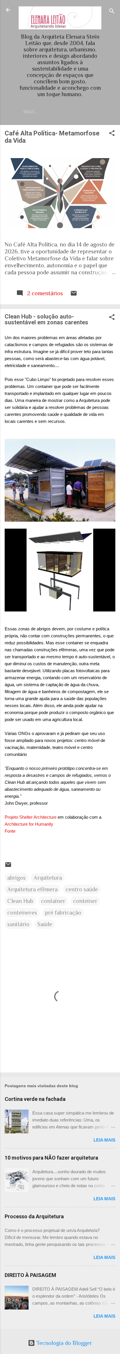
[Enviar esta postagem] (73, 294)
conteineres (22, 912)
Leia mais (104, 1139)
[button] (111, 134)
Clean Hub (20, 901)
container (53, 901)
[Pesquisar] (111, 12)
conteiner (85, 901)
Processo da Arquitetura (34, 1216)
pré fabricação (63, 912)
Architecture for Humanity (29, 824)
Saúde (44, 924)
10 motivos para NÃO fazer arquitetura (51, 1158)
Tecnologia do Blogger (63, 1343)
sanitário (18, 924)
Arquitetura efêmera (32, 889)
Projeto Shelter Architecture (31, 817)
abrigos (16, 877)
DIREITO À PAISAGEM (30, 1275)
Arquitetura (47, 877)
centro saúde (82, 889)
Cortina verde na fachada (35, 1099)
